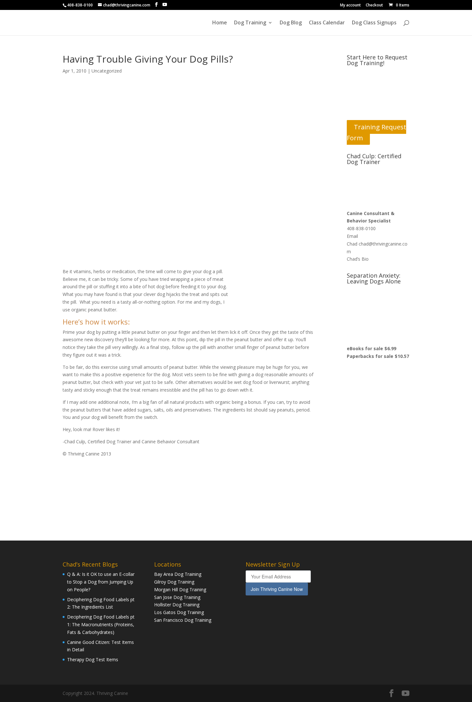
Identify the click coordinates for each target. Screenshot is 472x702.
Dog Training (250, 23)
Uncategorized (107, 71)
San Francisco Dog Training (182, 620)
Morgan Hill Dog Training (180, 589)
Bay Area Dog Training (177, 574)
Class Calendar (327, 23)
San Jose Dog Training (177, 597)
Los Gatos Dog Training (179, 612)
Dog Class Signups (374, 23)
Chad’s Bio (358, 259)
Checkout (374, 5)
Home (219, 23)
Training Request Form (376, 132)
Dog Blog (291, 23)
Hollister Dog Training (176, 605)
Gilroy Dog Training (174, 582)
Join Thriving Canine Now (277, 589)
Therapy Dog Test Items (92, 659)
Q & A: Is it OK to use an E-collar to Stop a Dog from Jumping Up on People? (101, 582)
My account (350, 5)
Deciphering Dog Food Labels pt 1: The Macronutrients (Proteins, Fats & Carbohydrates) (101, 624)
